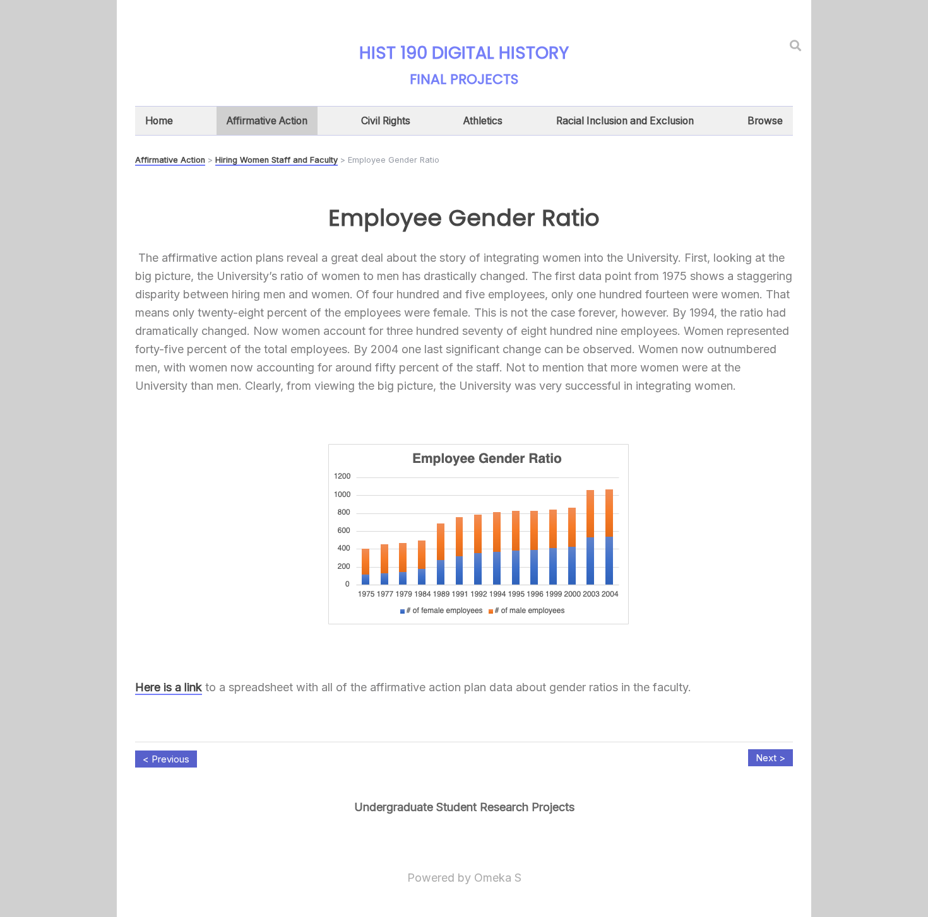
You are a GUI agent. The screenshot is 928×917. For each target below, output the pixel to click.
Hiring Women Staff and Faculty (276, 160)
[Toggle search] (795, 45)
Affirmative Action (267, 121)
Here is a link (168, 687)
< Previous (166, 759)
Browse (765, 121)
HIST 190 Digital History (464, 52)
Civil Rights (385, 121)
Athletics (483, 121)
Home (159, 121)
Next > (770, 758)
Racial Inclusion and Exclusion (625, 121)
